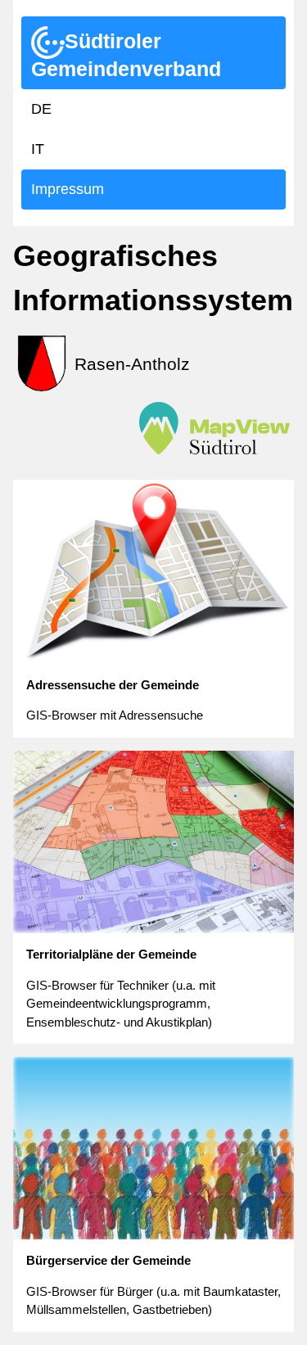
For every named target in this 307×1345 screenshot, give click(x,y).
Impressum (67, 189)
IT (37, 149)
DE (41, 109)
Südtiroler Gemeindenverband (126, 54)
